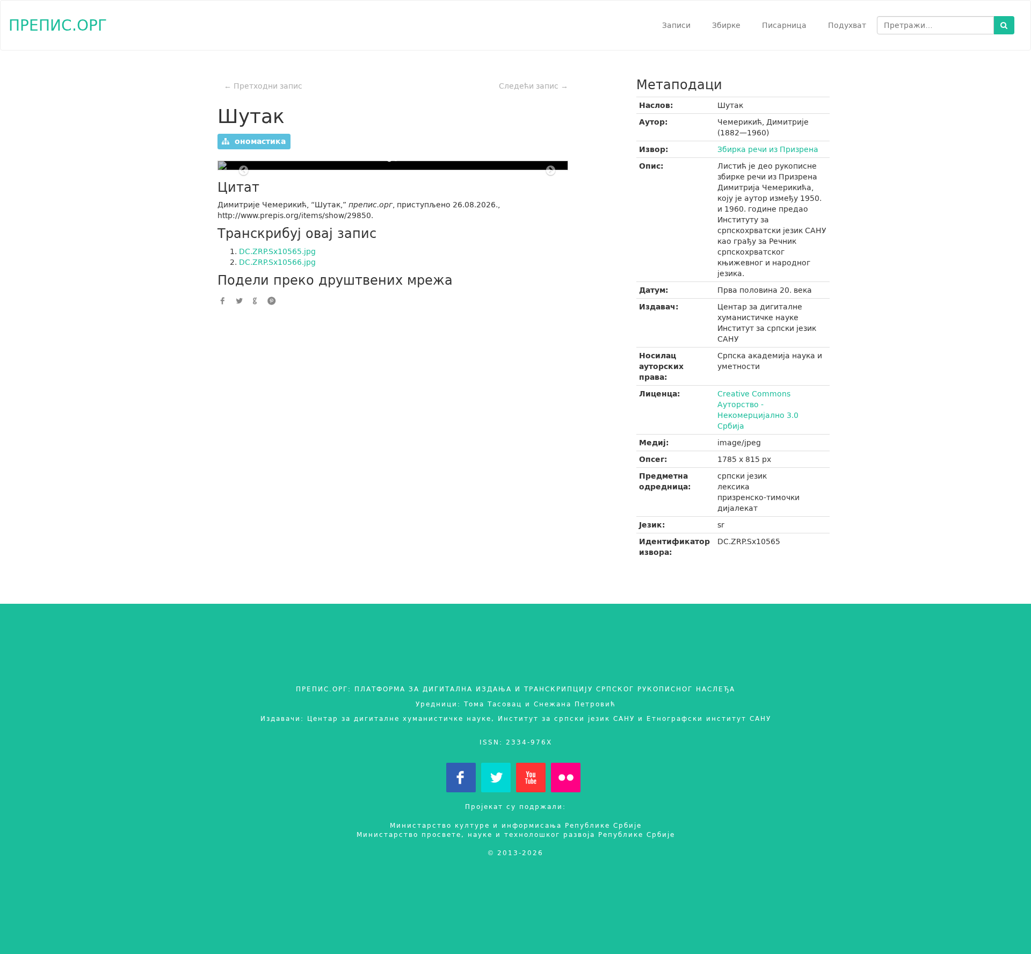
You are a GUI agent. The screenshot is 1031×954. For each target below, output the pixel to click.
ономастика (257, 141)
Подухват (847, 25)
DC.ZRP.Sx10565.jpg (277, 251)
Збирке (726, 25)
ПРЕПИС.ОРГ (58, 25)
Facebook (223, 300)
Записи (676, 25)
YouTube (531, 777)
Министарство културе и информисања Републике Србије (516, 825)
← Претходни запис (263, 86)
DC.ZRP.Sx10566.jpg (277, 262)
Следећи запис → (533, 86)
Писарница (784, 25)
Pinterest (271, 300)
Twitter (239, 300)
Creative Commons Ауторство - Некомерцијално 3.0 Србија (757, 409)
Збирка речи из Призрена (767, 149)
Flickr (565, 777)
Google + (255, 300)
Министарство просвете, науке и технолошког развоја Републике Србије (516, 834)
